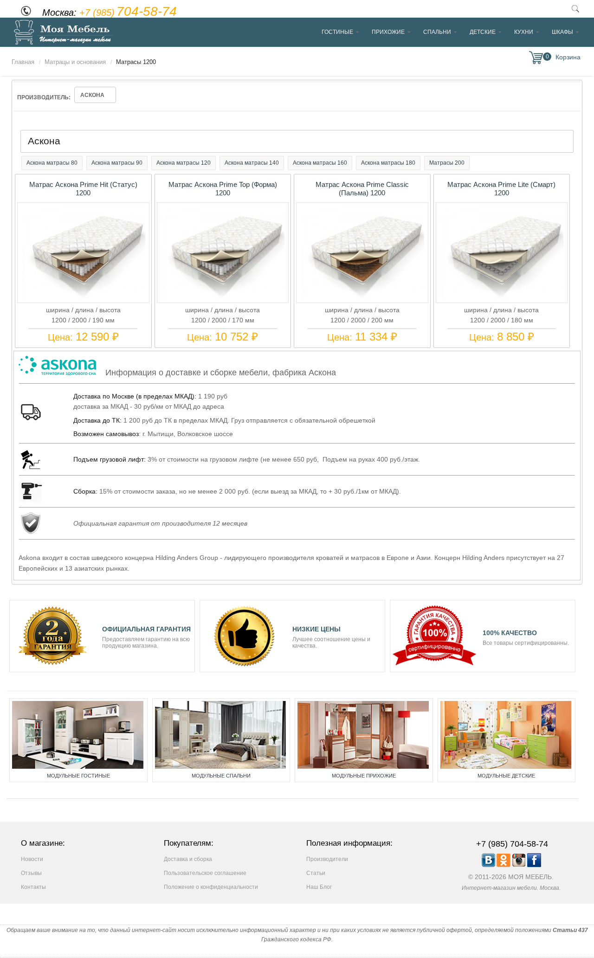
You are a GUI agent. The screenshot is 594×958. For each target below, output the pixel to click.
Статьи (315, 873)
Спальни (437, 32)
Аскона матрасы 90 (116, 163)
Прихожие (388, 32)
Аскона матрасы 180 (388, 163)
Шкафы (562, 32)
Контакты (33, 887)
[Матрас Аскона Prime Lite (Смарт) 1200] (501, 296)
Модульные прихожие (364, 775)
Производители (327, 859)
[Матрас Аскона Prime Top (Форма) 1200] (222, 296)
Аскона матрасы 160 (320, 163)
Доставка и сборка (188, 859)
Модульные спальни (221, 775)
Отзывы (31, 873)
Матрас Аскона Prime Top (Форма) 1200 (222, 188)
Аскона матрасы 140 (252, 163)
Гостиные (337, 32)
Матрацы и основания (75, 61)
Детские (483, 32)
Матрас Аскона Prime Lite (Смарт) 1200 (501, 188)
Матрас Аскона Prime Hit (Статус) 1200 (83, 188)
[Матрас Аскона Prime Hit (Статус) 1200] (83, 296)
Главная (23, 61)
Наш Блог (319, 887)
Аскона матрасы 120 (183, 163)
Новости (32, 859)
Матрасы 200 (447, 163)
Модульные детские (506, 775)
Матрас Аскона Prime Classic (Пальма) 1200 (362, 188)
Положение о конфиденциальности (211, 887)
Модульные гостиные (78, 775)
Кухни (523, 32)
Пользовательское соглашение (205, 873)
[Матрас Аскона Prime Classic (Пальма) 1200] (362, 296)
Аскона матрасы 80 (51, 163)
